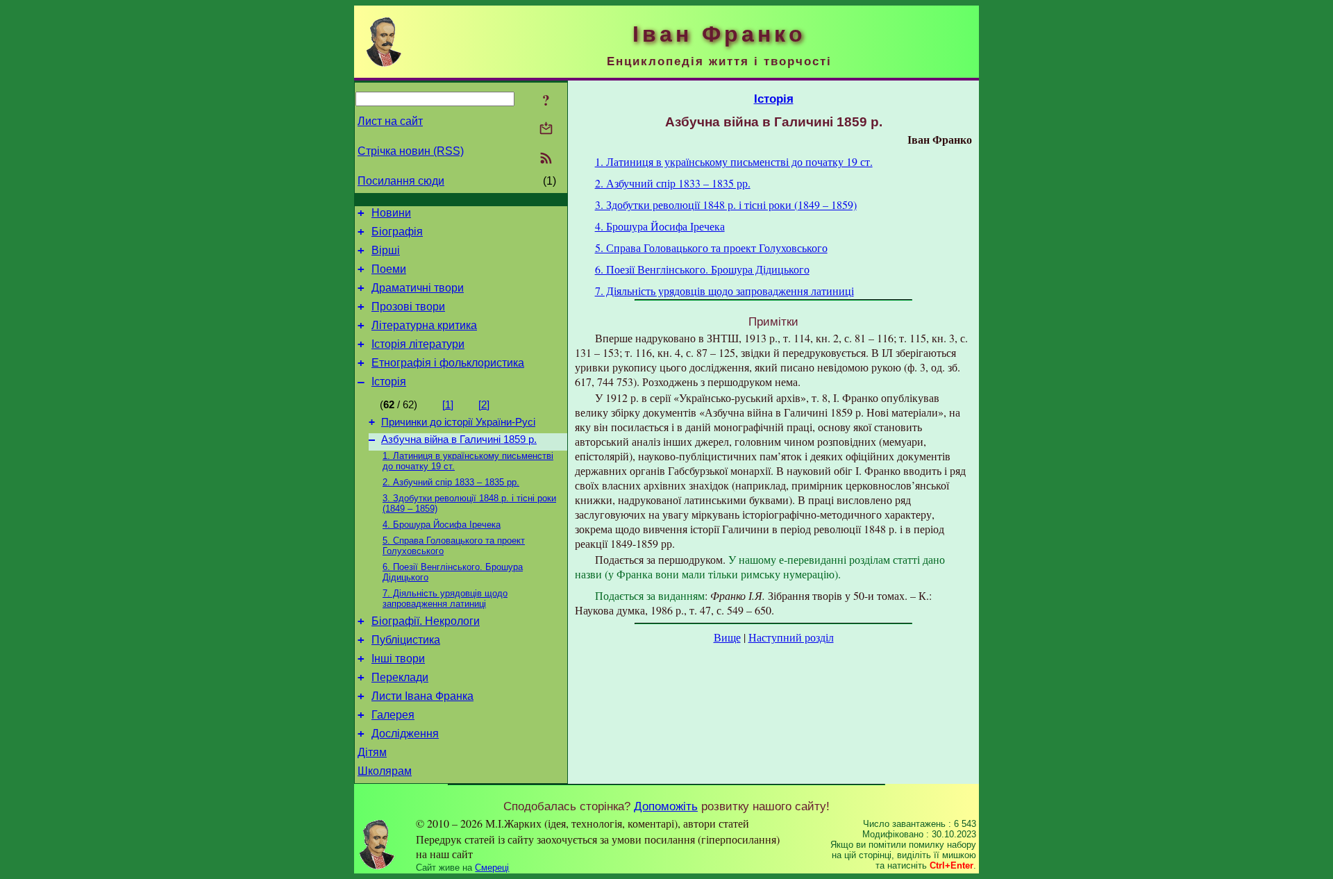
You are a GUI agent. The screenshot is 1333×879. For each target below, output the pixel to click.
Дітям (372, 752)
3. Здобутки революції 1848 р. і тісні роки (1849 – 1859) (726, 204)
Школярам (385, 771)
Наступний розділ (791, 637)
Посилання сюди (401, 181)
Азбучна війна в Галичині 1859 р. (459, 439)
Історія (388, 381)
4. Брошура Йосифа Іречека (442, 524)
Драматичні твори (417, 288)
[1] (447, 404)
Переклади (399, 677)
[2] (483, 404)
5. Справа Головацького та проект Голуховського (711, 247)
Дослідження (405, 733)
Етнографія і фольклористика (447, 363)
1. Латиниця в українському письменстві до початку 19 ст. (734, 161)
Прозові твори (408, 306)
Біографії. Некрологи (425, 621)
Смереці (492, 867)
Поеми (388, 269)
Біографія (397, 231)
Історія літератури (417, 344)
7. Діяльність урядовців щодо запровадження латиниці (445, 598)
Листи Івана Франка (422, 696)
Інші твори (398, 658)
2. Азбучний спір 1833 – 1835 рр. (451, 482)
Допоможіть (666, 806)
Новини (391, 213)
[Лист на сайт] (546, 129)
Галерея (392, 715)
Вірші (385, 250)
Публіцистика (405, 640)
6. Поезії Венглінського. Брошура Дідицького (702, 269)
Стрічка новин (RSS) (411, 151)
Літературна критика (424, 325)
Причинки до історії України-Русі (458, 422)
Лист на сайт (390, 121)
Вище (727, 637)
